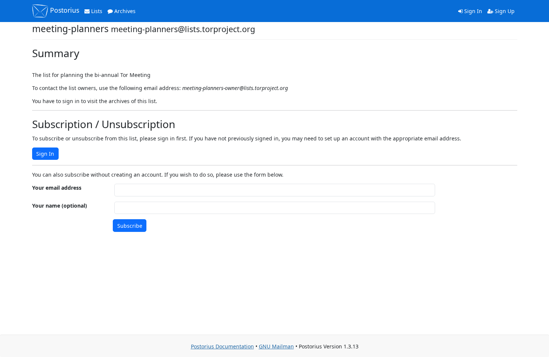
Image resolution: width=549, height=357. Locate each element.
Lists (96, 11)
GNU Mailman (276, 346)
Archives (124, 11)
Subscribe (129, 225)
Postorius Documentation (222, 346)
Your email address (56, 187)
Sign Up (504, 11)
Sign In (472, 11)
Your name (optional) (59, 205)
